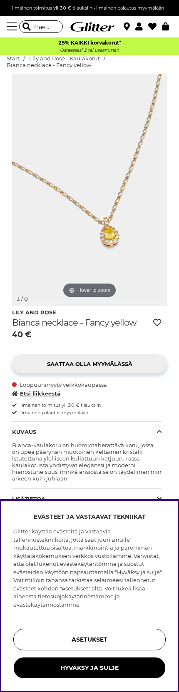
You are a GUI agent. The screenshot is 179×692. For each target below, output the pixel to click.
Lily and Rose (34, 312)
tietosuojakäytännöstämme (76, 596)
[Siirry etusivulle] (89, 26)
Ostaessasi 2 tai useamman (89, 50)
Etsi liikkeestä (40, 393)
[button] (141, 26)
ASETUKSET (89, 639)
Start (13, 58)
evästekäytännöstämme (46, 604)
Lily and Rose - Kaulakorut (64, 58)
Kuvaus (24, 431)
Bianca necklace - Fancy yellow (49, 65)
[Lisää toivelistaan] (157, 323)
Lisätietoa (28, 498)
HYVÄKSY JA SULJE (89, 668)
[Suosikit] (155, 26)
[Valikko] (13, 26)
